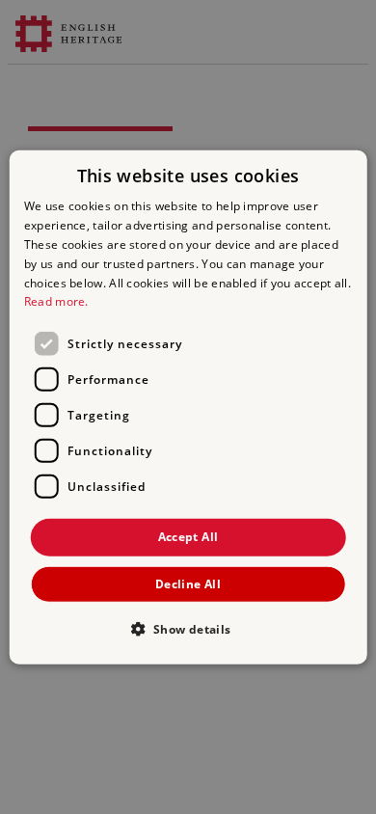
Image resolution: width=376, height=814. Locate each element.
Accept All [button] (188, 537)
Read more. (56, 301)
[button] (187, 627)
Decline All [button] (188, 583)
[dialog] (188, 407)
